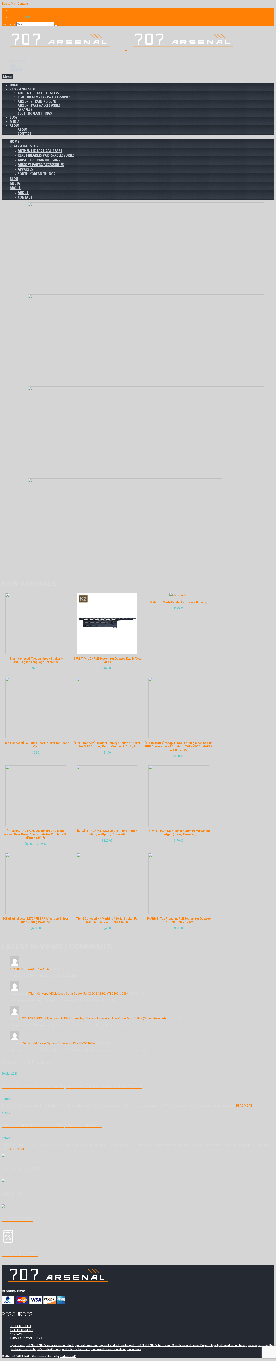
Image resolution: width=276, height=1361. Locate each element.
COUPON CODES (38, 968)
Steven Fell (17, 968)
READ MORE (244, 1105)
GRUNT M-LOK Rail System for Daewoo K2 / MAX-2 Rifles (59, 1043)
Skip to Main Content (15, 3)
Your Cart (20, 17)
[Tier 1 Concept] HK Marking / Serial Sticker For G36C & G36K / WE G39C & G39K (78, 993)
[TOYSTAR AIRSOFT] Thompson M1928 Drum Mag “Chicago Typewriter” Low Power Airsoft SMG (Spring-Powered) (92, 1018)
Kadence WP (68, 1356)
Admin (6, 1098)
